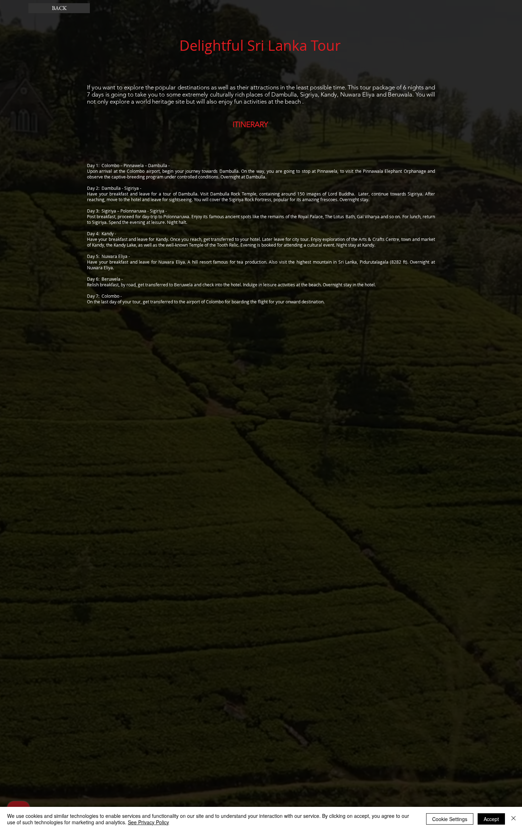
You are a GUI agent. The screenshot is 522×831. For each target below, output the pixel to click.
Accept (491, 818)
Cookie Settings (449, 818)
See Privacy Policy (148, 822)
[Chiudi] (513, 819)
